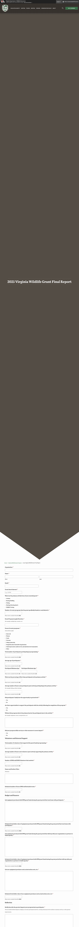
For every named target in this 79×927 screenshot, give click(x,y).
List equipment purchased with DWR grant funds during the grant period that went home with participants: (35, 800)
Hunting (23, 8)
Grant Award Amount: (11, 589)
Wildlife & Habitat (15, 8)
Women (8, 636)
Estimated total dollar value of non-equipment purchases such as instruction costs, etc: (29, 894)
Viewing (38, 8)
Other (7, 649)
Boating (33, 8)
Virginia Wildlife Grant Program (15, 563)
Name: (7, 573)
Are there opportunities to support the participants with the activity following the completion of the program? (35, 705)
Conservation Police (46, 8)
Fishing (28, 8)
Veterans (8, 640)
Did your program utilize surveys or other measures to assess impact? (24, 730)
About (54, 8)
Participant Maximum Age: (29, 668)
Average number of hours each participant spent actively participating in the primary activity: (31, 686)
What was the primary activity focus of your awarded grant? (21, 596)
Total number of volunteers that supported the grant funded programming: (26, 743)
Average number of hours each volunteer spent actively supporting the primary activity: (29, 751)
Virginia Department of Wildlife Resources (16, 1)
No (7, 702)
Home (5, 563)
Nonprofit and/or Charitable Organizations (16, 644)
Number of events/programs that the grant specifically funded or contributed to (27, 610)
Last (41, 579)
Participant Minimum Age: (12, 668)
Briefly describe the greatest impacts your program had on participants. (25, 907)
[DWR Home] (5, 8)
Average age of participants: (13, 660)
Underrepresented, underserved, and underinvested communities (22, 646)
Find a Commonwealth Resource (71, 1)
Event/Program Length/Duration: (14, 619)
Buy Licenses (71, 8)
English (59, 1)
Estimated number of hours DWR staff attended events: (20, 786)
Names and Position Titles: (12, 769)
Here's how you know (27, 2)
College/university (10, 642)
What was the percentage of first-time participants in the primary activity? (26, 677)
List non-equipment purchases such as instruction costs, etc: (22, 869)
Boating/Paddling (10, 600)
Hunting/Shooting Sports (12, 605)
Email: (7, 583)
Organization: (9, 567)
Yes (7, 700)
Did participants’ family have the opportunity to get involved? (22, 697)
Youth (7, 638)
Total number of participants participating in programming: (22, 652)
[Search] (62, 8)
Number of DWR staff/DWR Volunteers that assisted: (19, 760)
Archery (8, 598)
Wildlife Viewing (10, 607)
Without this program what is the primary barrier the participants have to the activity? (29, 713)
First (6, 579)
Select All (8, 634)
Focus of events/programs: (12, 628)
